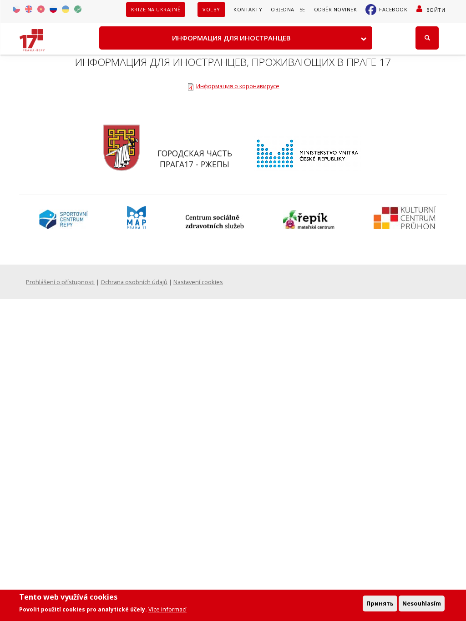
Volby (211, 9)
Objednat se (288, 9)
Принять (380, 603)
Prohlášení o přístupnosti (60, 282)
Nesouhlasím (421, 603)
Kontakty (247, 9)
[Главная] (32, 37)
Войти (435, 9)
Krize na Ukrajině (156, 9)
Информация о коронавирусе (237, 86)
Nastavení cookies (198, 282)
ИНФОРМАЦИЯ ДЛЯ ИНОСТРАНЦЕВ (231, 37)
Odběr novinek (335, 9)
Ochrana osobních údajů (134, 282)
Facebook (393, 9)
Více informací (167, 609)
